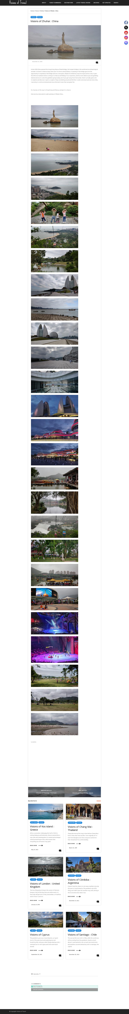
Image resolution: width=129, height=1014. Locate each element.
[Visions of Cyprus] (45, 920)
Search (116, 3)
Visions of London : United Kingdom (45, 885)
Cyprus (33, 930)
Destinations (68, 3)
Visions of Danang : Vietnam (46, 793)
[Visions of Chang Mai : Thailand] (83, 812)
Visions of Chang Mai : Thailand (80, 828)
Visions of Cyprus (39, 934)
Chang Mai (72, 823)
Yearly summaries (55, 3)
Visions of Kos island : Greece (42, 828)
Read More (33, 846)
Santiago (71, 930)
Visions (37, 11)
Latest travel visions (83, 3)
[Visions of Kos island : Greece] (45, 811)
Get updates (106, 3)
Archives (96, 3)
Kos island (34, 822)
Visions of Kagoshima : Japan (82, 793)
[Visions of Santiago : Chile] (83, 920)
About (44, 3)
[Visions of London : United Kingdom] (45, 866)
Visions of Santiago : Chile (82, 934)
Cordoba (71, 875)
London (33, 879)
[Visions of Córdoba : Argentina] (83, 865)
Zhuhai (42, 11)
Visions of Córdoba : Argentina (79, 881)
